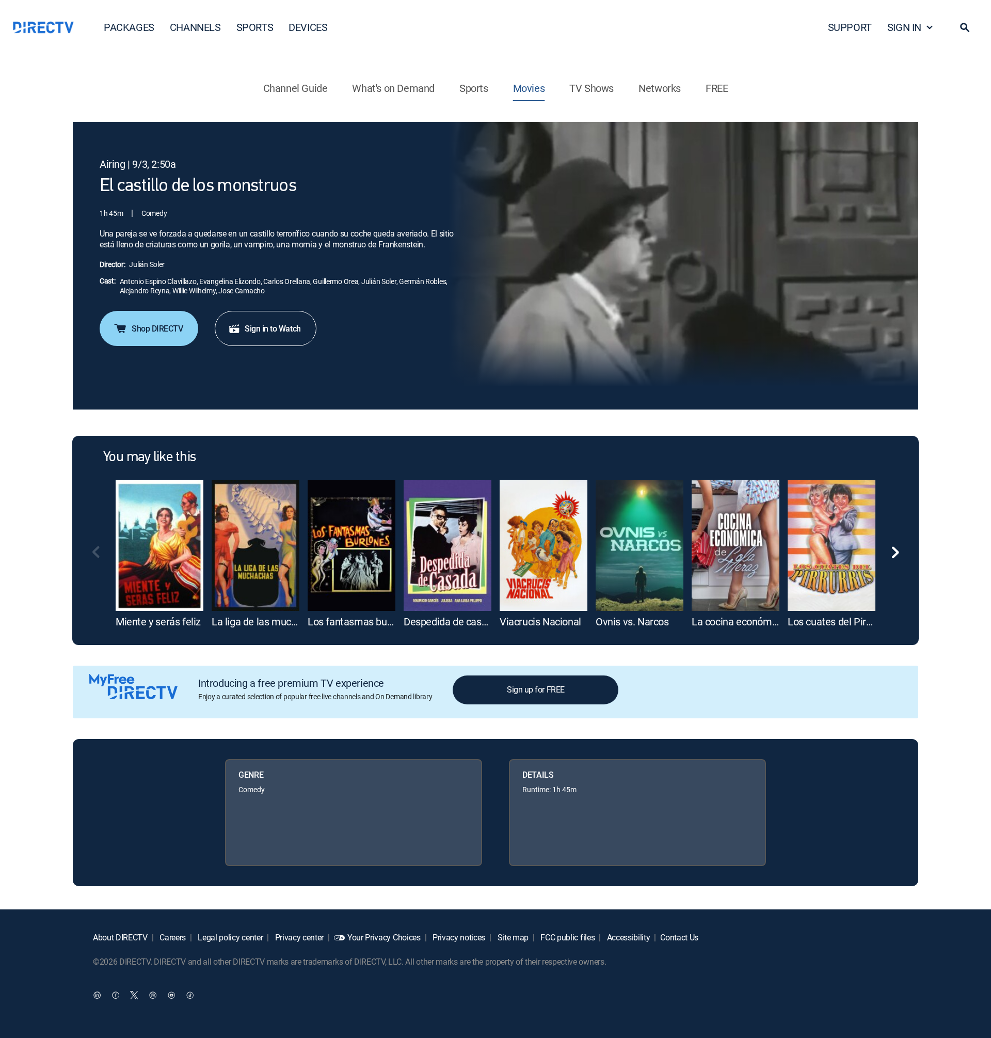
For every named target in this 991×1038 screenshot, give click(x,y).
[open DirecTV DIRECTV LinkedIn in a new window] (97, 994)
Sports (473, 88)
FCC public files (567, 937)
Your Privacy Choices (384, 937)
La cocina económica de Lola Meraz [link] (771, 621)
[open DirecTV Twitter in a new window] (134, 994)
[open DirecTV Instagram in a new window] (153, 994)
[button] (965, 27)
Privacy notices (457, 937)
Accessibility (627, 937)
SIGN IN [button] (904, 27)
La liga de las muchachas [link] (267, 621)
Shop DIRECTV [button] (157, 328)
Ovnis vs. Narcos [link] (632, 621)
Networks (659, 88)
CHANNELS (195, 27)
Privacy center (298, 937)
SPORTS (255, 27)
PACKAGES (129, 27)
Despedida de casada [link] (451, 621)
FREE (717, 88)
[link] (159, 545)
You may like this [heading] (149, 457)
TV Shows (591, 88)
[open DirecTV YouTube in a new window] (171, 994)
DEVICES (308, 27)
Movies (529, 88)
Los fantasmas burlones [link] (361, 621)
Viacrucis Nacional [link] (540, 621)
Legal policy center (229, 937)
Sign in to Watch (272, 328)
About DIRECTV (120, 937)
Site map (512, 937)
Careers (172, 937)
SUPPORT (850, 27)
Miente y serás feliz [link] (158, 621)
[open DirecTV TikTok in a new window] (190, 994)
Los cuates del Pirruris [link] (837, 621)
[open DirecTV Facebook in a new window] (115, 994)
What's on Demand (393, 88)
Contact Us (679, 937)
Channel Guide (295, 88)
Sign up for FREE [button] (535, 689)
